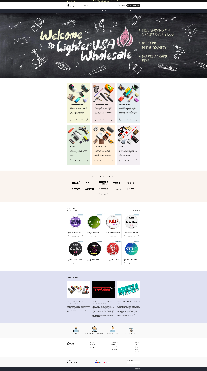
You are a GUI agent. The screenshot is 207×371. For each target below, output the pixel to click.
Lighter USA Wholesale (77, 368)
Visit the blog (137, 277)
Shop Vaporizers (78, 119)
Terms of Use (114, 349)
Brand (136, 344)
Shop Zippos (128, 161)
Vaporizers (137, 349)
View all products (136, 210)
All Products (137, 352)
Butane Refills (137, 351)
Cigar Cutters (137, 347)
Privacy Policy (114, 347)
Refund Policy (114, 346)
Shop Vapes (128, 119)
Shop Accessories (103, 119)
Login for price (75, 236)
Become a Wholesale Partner (133, 5)
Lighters (136, 346)
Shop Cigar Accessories (103, 161)
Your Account (92, 346)
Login (123, 5)
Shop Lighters (78, 161)
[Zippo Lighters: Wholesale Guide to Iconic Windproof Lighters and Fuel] (78, 289)
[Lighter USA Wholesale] (70, 5)
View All (103, 194)
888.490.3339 (93, 347)
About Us (113, 344)
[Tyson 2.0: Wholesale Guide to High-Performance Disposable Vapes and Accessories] (103, 289)
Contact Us (92, 344)
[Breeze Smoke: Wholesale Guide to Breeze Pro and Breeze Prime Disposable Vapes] (128, 289)
